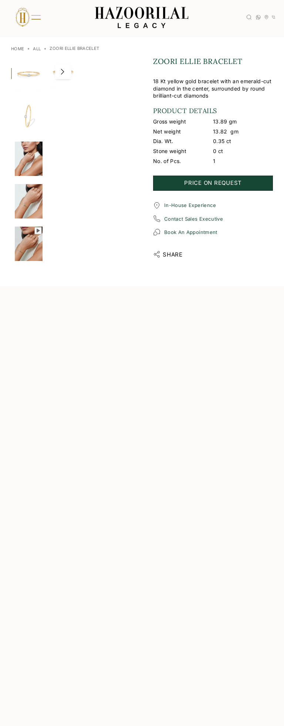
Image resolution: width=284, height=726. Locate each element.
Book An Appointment (190, 232)
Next (62, 71)
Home (17, 48)
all (37, 48)
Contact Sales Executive (193, 219)
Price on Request (213, 182)
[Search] (249, 17)
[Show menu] (22, 17)
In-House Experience (190, 205)
